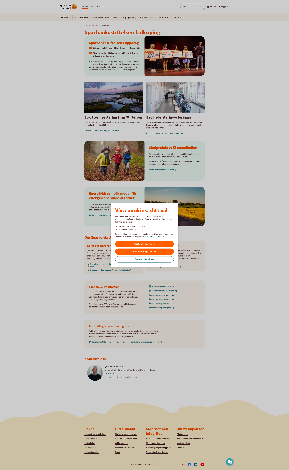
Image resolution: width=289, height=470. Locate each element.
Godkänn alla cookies (144, 244)
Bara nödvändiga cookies (144, 251)
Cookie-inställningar (144, 259)
